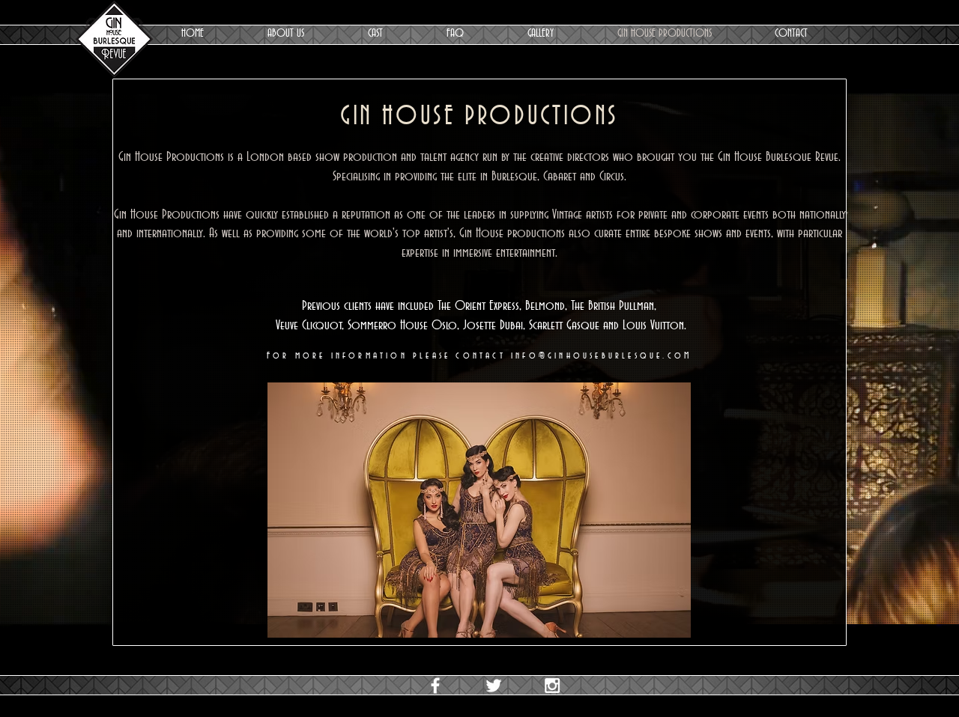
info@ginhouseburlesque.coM (601, 355)
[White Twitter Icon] (493, 685)
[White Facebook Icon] (435, 685)
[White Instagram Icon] (552, 685)
